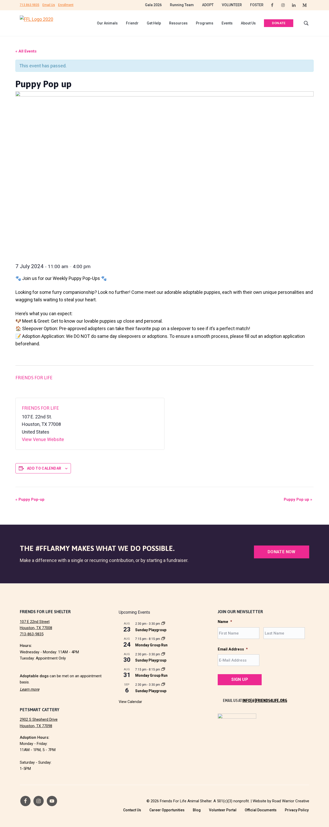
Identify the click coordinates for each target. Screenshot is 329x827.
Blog (197, 810)
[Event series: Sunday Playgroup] (163, 624)
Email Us (48, 5)
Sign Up (239, 679)
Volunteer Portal (222, 810)
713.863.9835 (29, 5)
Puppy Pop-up (29, 499)
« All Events (25, 51)
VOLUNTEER (232, 5)
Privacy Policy (297, 810)
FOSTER (256, 5)
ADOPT (208, 5)
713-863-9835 (31, 634)
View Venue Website (43, 439)
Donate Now (282, 551)
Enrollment (66, 5)
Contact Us (132, 810)
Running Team (182, 5)
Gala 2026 (153, 5)
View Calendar (130, 702)
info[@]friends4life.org (264, 700)
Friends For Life (33, 377)
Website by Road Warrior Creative (281, 801)
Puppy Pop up (298, 499)
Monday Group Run (151, 645)
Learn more (29, 689)
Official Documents (261, 810)
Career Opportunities (167, 810)
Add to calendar (44, 468)
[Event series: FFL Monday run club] (163, 639)
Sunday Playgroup (150, 630)
